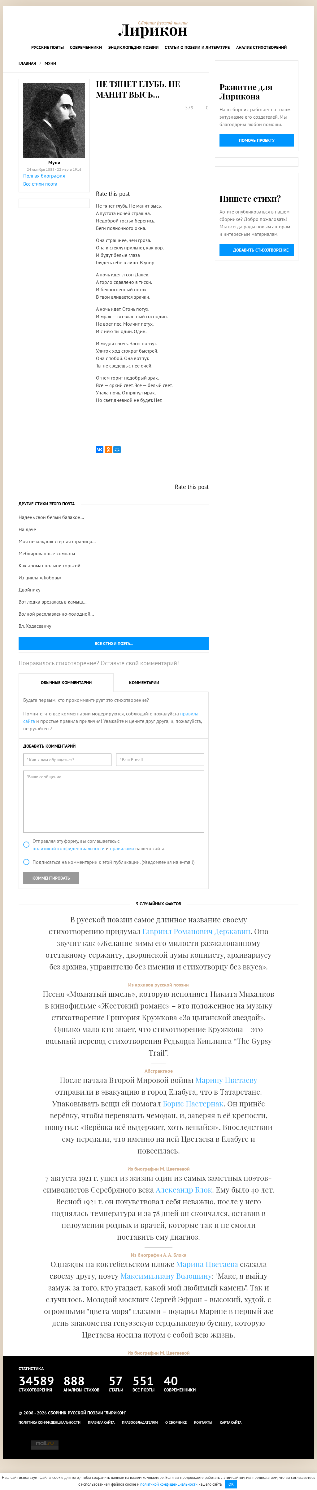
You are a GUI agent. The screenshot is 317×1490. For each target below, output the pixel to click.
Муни (50, 63)
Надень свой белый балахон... (51, 517)
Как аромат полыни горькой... (51, 565)
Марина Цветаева (207, 1264)
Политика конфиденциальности (49, 1422)
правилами (122, 848)
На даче (27, 529)
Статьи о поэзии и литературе (197, 47)
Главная (27, 63)
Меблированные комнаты (47, 553)
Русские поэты (47, 47)
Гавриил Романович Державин (196, 931)
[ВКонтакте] (99, 449)
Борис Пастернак (193, 1103)
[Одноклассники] (108, 449)
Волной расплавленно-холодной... (56, 614)
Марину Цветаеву (226, 1080)
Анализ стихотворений (261, 47)
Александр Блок (184, 1189)
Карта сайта (230, 1422)
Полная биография (44, 176)
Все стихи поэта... (114, 643)
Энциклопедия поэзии (133, 47)
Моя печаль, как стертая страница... (57, 541)
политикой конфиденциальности (69, 848)
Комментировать (51, 878)
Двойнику (29, 590)
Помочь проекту (257, 140)
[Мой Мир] (117, 449)
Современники (86, 47)
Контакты (203, 1422)
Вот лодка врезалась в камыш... (52, 602)
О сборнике (176, 1422)
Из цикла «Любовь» (40, 577)
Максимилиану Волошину (166, 1276)
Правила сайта (101, 1422)
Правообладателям (140, 1422)
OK (231, 1484)
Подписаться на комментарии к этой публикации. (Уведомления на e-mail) (113, 862)
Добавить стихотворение (261, 250)
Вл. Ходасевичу (35, 626)
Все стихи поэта (40, 184)
